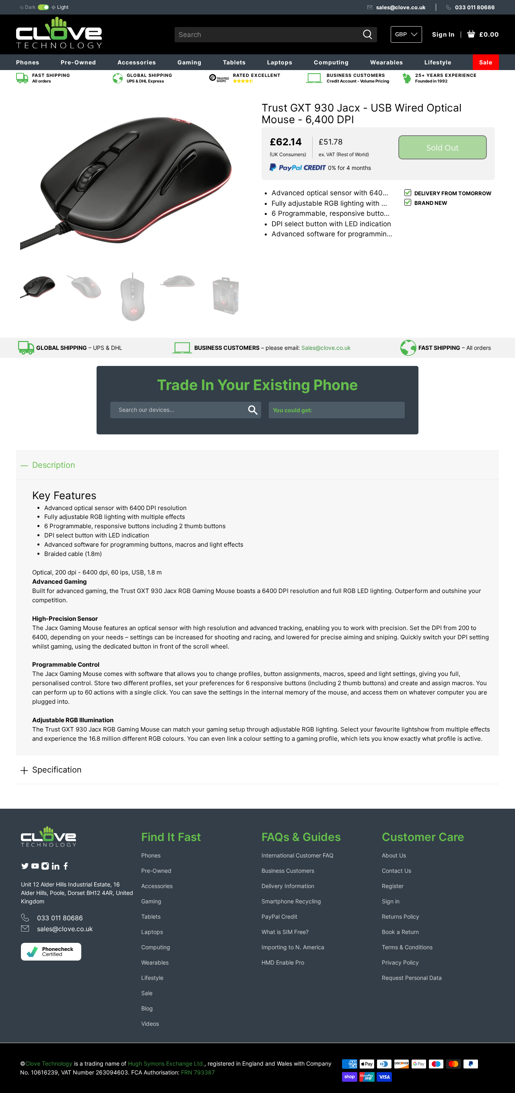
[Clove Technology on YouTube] (35, 867)
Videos (150, 1023)
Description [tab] (53, 465)
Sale (485, 62)
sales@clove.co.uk (401, 7)
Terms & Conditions (407, 947)
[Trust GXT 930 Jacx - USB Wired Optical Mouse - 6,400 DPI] (136, 179)
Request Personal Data (412, 977)
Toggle (43, 7)
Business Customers (288, 870)
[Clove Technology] (55, 839)
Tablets (234, 62)
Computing (331, 62)
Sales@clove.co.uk (326, 347)
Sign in (391, 901)
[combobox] (267, 34)
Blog (147, 1008)
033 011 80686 (475, 7)
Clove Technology (48, 1063)
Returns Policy (400, 916)
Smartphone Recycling (291, 901)
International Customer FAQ (298, 855)
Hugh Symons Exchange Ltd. (166, 1063)
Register (393, 885)
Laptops (280, 62)
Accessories (136, 62)
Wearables (386, 62)
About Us (394, 855)
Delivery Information (288, 885)
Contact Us (396, 870)
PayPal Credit (279, 916)
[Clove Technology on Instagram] (45, 867)
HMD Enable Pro (283, 962)
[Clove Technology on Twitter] (25, 867)
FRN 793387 (198, 1072)
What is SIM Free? (285, 931)
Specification (57, 769)
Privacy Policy (400, 962)
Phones (27, 62)
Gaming (189, 62)
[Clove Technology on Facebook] (66, 867)
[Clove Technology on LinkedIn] (56, 867)
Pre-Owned (78, 62)
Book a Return (400, 931)
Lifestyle (437, 62)
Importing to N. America (293, 947)
